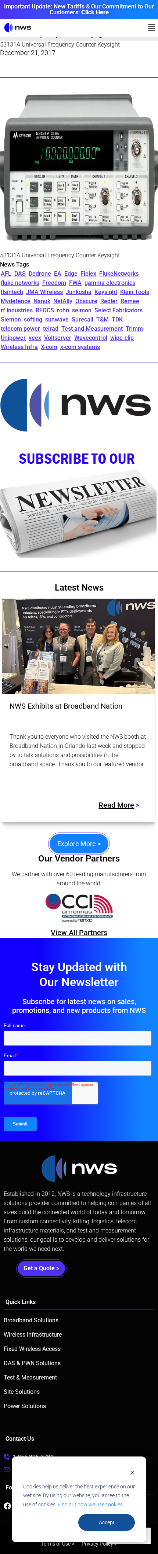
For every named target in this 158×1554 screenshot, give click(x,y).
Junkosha (78, 292)
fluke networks (20, 282)
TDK (117, 319)
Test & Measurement (30, 1377)
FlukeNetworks (119, 273)
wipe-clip (122, 337)
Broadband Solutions (31, 1320)
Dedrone (40, 273)
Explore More (79, 844)
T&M (102, 319)
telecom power (20, 328)
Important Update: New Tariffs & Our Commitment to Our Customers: (79, 9)
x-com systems (80, 347)
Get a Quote (41, 1268)
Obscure (86, 301)
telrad (50, 328)
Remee (130, 301)
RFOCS (45, 310)
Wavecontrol (90, 337)
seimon (81, 310)
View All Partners (79, 932)
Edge (71, 273)
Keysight (105, 292)
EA (57, 273)
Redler (109, 301)
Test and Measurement (92, 328)
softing (33, 319)
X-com (49, 347)
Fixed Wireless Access (32, 1348)
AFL (6, 273)
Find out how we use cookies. (91, 1504)
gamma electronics (110, 282)
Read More (116, 805)
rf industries (17, 310)
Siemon (11, 319)
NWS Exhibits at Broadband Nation (66, 706)
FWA (75, 282)
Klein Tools (134, 292)
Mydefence (15, 301)
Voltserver (57, 337)
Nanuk (41, 301)
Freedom (54, 282)
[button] (152, 28)
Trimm (134, 328)
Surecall (82, 319)
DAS (20, 273)
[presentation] (4, 674)
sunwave (57, 319)
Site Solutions (22, 1391)
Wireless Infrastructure (33, 1334)
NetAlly (62, 301)
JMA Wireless (44, 292)
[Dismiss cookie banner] (132, 1472)
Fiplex (88, 273)
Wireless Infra (19, 347)
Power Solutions (25, 1406)
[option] (92, 907)
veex (35, 337)
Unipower (13, 337)
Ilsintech (12, 292)
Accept (107, 1522)
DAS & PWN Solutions (32, 1363)
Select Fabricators (118, 310)
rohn (63, 310)
